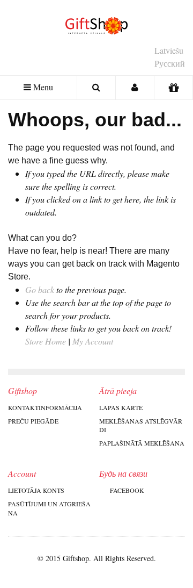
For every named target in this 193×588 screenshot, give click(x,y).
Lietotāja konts (36, 490)
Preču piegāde (33, 421)
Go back (39, 289)
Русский (169, 63)
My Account (92, 341)
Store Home (45, 341)
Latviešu (168, 50)
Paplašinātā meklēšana (141, 443)
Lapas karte (121, 407)
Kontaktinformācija (45, 407)
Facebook (127, 490)
